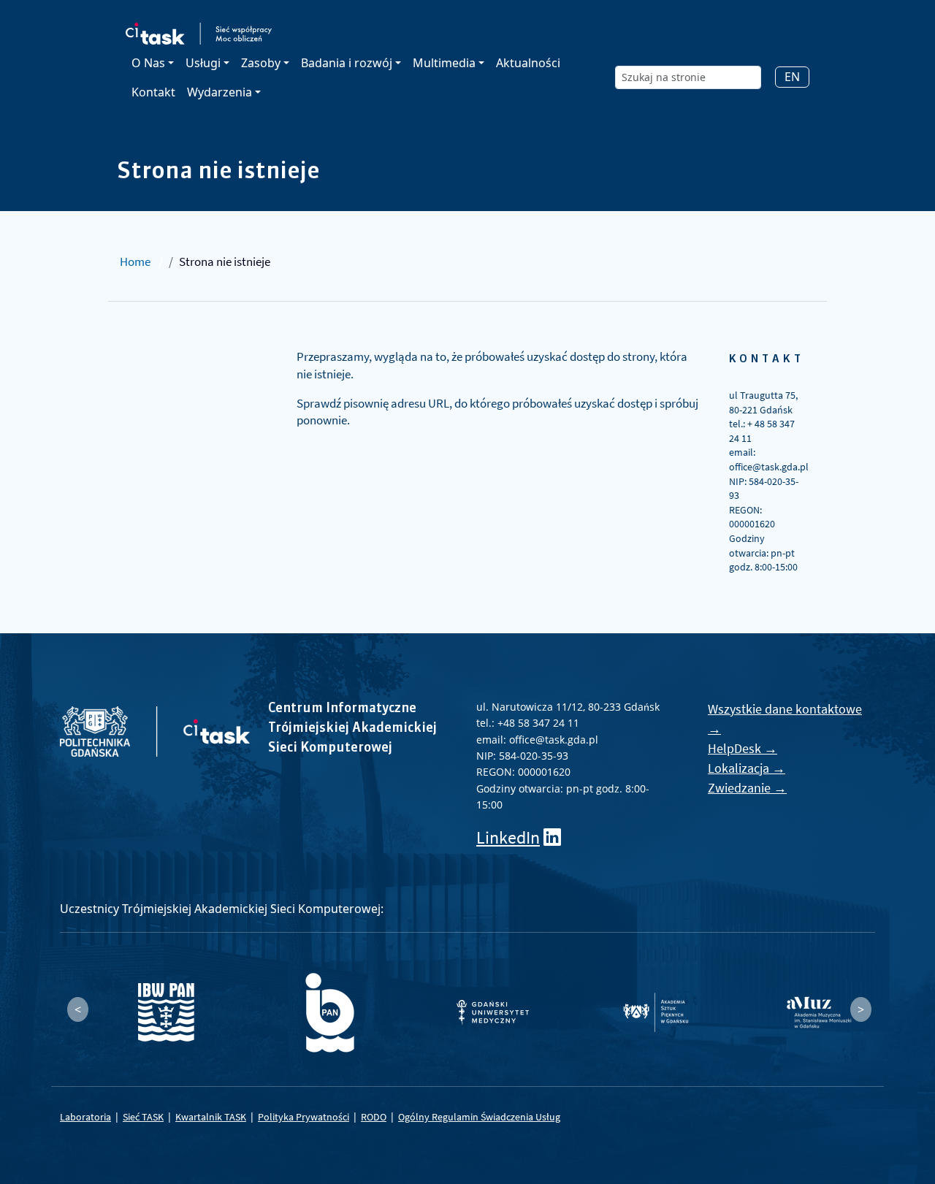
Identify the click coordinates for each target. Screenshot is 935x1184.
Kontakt (153, 92)
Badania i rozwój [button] (346, 63)
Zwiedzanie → (747, 787)
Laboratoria (85, 1116)
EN (792, 77)
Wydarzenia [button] (219, 92)
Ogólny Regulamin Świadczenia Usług (479, 1116)
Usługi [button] (203, 63)
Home (135, 261)
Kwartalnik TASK (210, 1116)
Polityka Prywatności (303, 1116)
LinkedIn (508, 837)
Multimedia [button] (444, 63)
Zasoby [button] (260, 63)
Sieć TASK (143, 1116)
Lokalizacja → (746, 768)
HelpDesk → (742, 748)
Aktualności (528, 63)
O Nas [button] (148, 63)
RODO (373, 1116)
